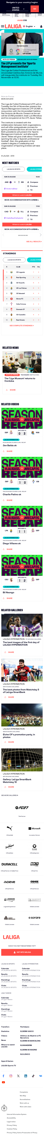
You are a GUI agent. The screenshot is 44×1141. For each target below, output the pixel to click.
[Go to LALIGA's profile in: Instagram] (11, 1076)
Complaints (24, 1092)
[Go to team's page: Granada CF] (12, 309)
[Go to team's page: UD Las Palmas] (12, 288)
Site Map (23, 1095)
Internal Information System (16, 1114)
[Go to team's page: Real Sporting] (12, 277)
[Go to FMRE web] (10, 1108)
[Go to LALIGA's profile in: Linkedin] (25, 1076)
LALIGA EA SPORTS (13, 169)
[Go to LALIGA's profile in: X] (18, 1076)
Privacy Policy (12, 1125)
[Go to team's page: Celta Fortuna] (12, 304)
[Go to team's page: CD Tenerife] (12, 283)
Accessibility (11, 1118)
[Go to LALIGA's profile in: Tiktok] (33, 1076)
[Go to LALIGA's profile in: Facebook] (3, 1076)
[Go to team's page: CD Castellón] (12, 315)
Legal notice (11, 1121)
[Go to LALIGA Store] (22, 20)
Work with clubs (25, 1106)
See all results (33, 242)
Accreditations (25, 1099)
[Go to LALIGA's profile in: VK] (40, 1076)
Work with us (24, 1103)
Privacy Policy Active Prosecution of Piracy (22, 1132)
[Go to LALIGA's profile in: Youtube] (3, 1082)
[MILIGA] (40, 26)
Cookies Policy (12, 1129)
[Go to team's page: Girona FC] (12, 299)
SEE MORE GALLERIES (9, 795)
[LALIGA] (13, 26)
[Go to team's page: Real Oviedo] (12, 320)
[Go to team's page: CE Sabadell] (12, 293)
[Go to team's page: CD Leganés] (12, 272)
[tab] (13, 169)
